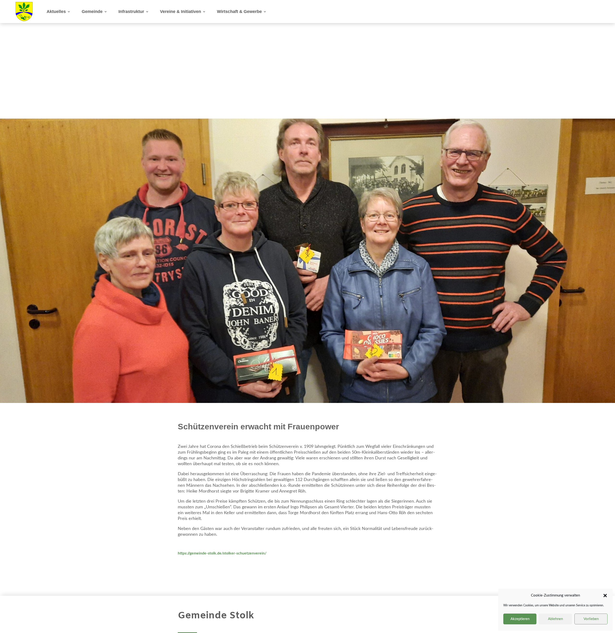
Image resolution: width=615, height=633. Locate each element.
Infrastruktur (131, 11)
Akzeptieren (519, 619)
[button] (605, 595)
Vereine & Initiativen (180, 11)
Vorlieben (591, 619)
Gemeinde (92, 11)
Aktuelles (56, 11)
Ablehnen (555, 619)
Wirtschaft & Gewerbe (239, 11)
